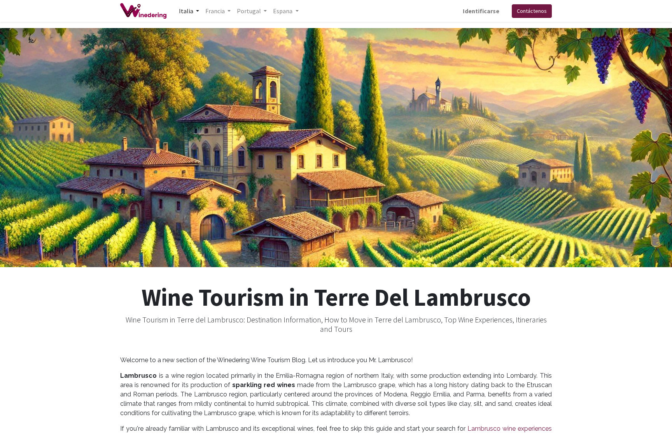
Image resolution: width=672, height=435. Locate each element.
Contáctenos (532, 10)
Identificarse (481, 11)
